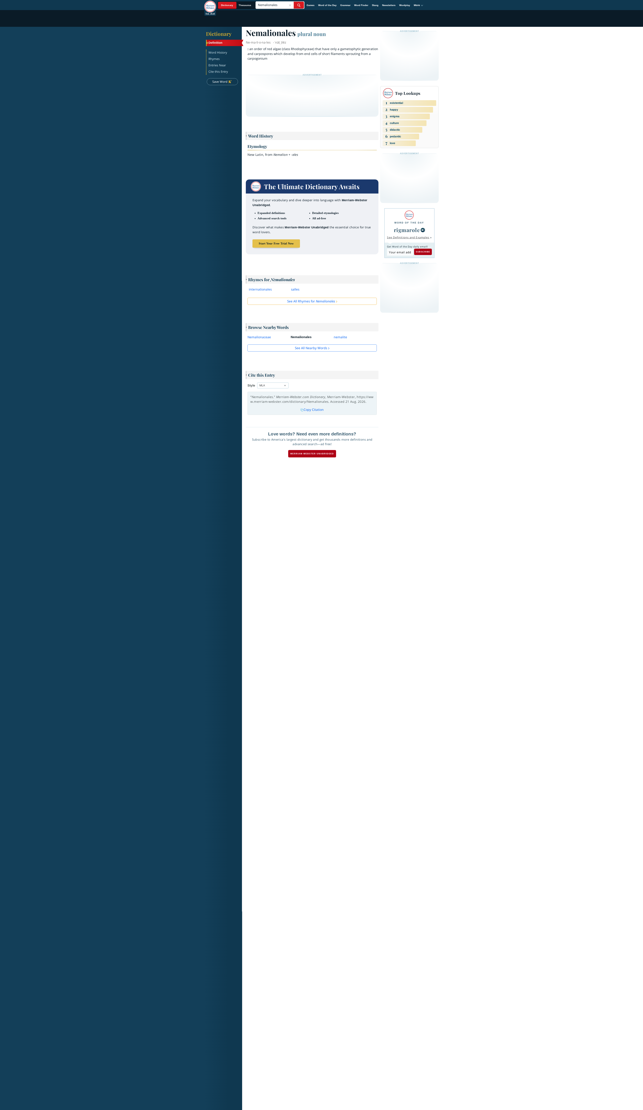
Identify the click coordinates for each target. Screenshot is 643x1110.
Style (251, 385)
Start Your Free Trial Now (276, 243)
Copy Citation (314, 409)
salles (295, 289)
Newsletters (389, 5)
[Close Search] (290, 5)
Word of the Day (327, 5)
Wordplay (404, 5)
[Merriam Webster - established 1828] (210, 4)
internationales (260, 289)
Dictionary (219, 33)
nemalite (340, 337)
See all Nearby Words (311, 348)
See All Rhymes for (311, 301)
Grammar (345, 5)
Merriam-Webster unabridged (312, 454)
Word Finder (361, 5)
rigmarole (407, 229)
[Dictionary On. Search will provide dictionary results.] (236, 5)
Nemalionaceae (259, 337)
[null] (423, 230)
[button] (418, 5)
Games (310, 5)
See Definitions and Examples (408, 237)
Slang (375, 5)
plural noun (311, 33)
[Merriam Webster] (409, 215)
